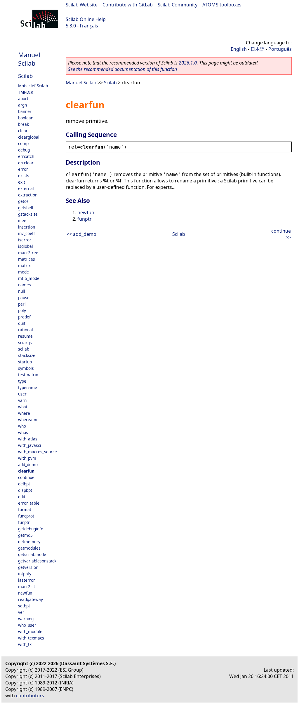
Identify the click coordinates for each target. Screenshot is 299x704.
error (23, 169)
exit (21, 182)
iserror (24, 240)
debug (24, 150)
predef (24, 317)
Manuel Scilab (29, 58)
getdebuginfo (30, 529)
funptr (24, 522)
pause (23, 297)
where (24, 413)
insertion (26, 227)
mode (23, 272)
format (24, 509)
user (22, 394)
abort (23, 98)
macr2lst (26, 586)
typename (27, 387)
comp (23, 143)
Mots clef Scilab (33, 85)
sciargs (25, 342)
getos (23, 201)
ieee (22, 220)
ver (21, 612)
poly (22, 310)
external (26, 188)
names (24, 284)
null (21, 291)
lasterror (26, 580)
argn (22, 105)
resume (25, 336)
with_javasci (29, 445)
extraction (27, 195)
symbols (26, 368)
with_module (30, 631)
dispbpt (25, 490)
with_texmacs (31, 638)
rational (25, 329)
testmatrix (28, 374)
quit (21, 323)
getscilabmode (32, 554)
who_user (27, 625)
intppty (24, 573)
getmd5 (25, 535)
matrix (24, 265)
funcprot (26, 516)
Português (280, 49)
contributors (30, 695)
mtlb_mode (28, 278)
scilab (23, 349)
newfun (25, 593)
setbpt (24, 606)
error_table (28, 503)
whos (23, 432)
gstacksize (28, 214)
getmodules (29, 548)
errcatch (26, 156)
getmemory (29, 541)
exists (23, 175)
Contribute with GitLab (127, 4)
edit (21, 496)
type (22, 381)
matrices (26, 259)
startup (25, 362)
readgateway (30, 599)
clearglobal (28, 137)
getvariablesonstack (37, 561)
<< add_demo (81, 234)
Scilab (25, 75)
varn (22, 400)
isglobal (25, 246)
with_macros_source (37, 451)
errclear (26, 162)
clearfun (26, 471)
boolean (25, 118)
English (239, 49)
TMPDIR (25, 92)
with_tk (25, 644)
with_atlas (27, 439)
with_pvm (27, 458)
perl (22, 304)
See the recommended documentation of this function (122, 69)
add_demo (28, 464)
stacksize (26, 355)
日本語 (258, 49)
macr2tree (28, 252)
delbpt (24, 484)
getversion (28, 567)
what (22, 406)
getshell (25, 207)
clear (23, 130)
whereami (27, 419)
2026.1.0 (188, 63)
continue (26, 477)
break (23, 124)
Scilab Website (82, 4)
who (22, 426)
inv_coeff (26, 233)
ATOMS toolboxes (221, 4)
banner (25, 111)
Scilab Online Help (86, 19)
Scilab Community (177, 4)
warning (26, 618)
